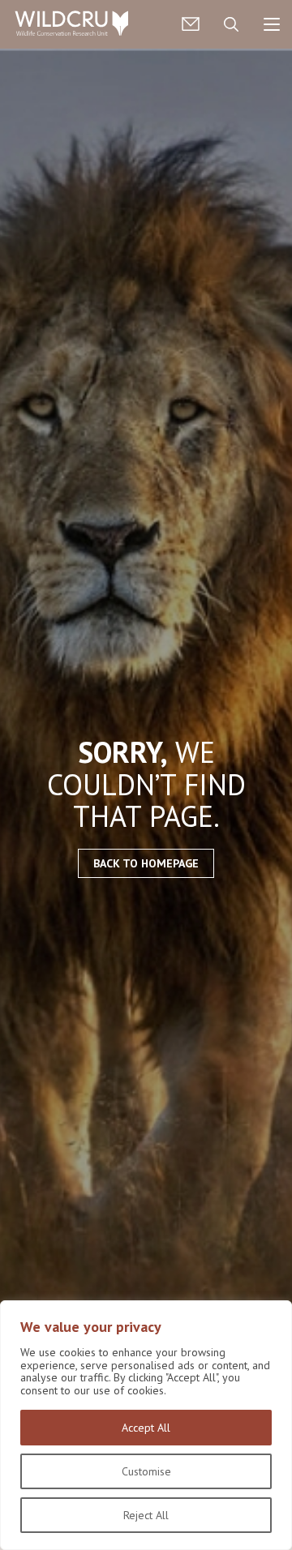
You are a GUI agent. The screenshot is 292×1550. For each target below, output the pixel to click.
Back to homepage (146, 863)
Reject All (146, 1515)
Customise (146, 1471)
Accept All (146, 1427)
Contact (190, 24)
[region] (146, 1425)
